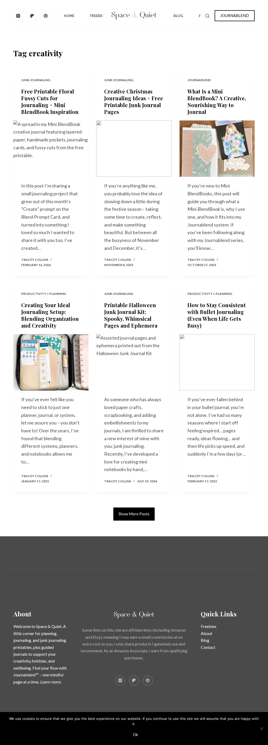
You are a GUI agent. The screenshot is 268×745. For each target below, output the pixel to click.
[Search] (207, 16)
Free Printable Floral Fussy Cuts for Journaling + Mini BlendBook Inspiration (50, 101)
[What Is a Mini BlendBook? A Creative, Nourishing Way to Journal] (217, 148)
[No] (261, 728)
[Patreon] (32, 16)
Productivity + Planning (43, 294)
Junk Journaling (35, 80)
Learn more (50, 681)
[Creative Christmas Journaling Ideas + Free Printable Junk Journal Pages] (133, 148)
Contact (208, 647)
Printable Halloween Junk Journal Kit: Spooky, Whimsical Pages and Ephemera (130, 315)
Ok (135, 734)
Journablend (199, 80)
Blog (178, 16)
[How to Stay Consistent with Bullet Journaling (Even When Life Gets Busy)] (217, 362)
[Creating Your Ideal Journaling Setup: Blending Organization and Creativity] (50, 362)
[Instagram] (18, 16)
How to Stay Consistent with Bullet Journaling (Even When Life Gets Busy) (216, 315)
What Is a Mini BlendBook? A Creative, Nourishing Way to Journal (216, 101)
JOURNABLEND (234, 15)
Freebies (97, 16)
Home (69, 16)
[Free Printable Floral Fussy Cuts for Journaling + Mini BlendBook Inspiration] (50, 148)
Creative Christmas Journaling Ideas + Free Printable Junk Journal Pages (133, 101)
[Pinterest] (46, 16)
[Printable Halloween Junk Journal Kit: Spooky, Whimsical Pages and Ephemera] (133, 362)
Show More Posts (134, 513)
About (206, 633)
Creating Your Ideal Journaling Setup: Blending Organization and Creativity (50, 315)
